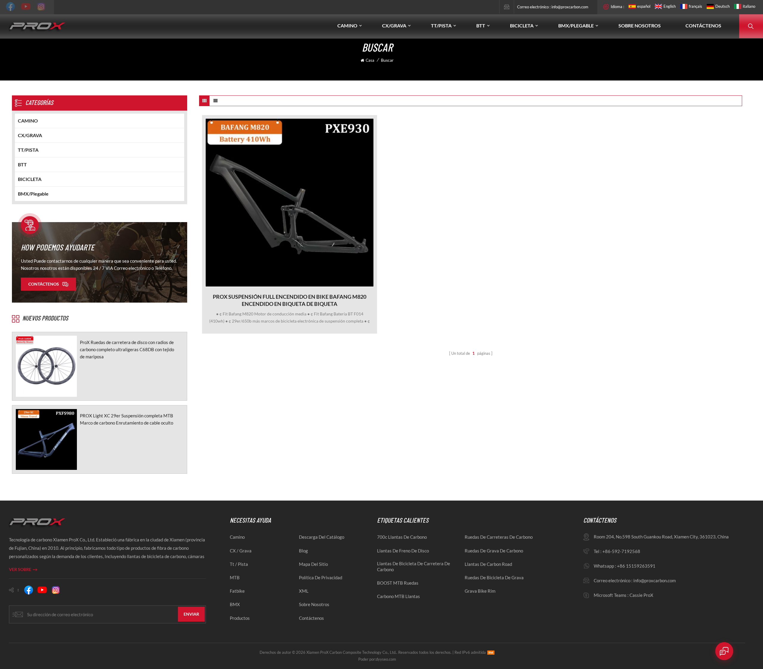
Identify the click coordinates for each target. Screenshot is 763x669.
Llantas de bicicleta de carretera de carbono (413, 566)
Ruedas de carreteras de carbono (499, 537)
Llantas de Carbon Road (488, 564)
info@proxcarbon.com (569, 6)
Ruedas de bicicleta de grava (494, 577)
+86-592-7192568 (621, 551)
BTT (480, 25)
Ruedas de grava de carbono (494, 550)
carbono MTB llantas (398, 596)
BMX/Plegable (576, 25)
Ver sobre (20, 569)
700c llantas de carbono (402, 537)
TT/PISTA (441, 25)
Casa (370, 60)
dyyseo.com (386, 659)
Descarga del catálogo (321, 537)
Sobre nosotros (639, 25)
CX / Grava (241, 550)
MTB (235, 577)
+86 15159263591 (636, 566)
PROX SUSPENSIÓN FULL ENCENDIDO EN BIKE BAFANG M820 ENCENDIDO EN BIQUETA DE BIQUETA (289, 300)
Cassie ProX (641, 595)
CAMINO (347, 25)
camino (237, 537)
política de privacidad (320, 577)
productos (240, 618)
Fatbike (237, 591)
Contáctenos (703, 25)
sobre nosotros (314, 604)
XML (303, 591)
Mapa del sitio (313, 564)
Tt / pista (239, 564)
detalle (286, 282)
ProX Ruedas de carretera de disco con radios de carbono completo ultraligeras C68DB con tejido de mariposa (127, 349)
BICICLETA (522, 25)
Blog (303, 550)
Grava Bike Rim (480, 591)
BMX (235, 604)
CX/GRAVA (394, 25)
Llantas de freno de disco (403, 550)
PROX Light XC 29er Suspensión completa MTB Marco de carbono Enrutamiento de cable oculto (126, 419)
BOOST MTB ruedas (397, 583)
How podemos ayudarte (57, 247)
